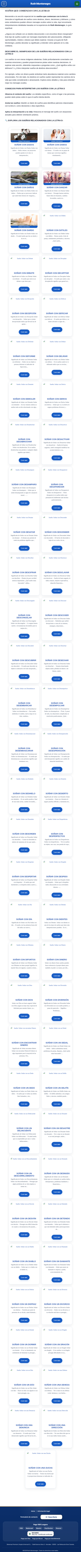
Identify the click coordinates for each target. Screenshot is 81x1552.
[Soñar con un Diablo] (24, 1252)
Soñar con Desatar (24, 532)
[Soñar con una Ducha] (40, 1458)
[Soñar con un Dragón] (56, 1335)
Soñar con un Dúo (24, 1385)
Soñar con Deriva (57, 399)
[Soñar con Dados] (24, 135)
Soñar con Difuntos (24, 960)
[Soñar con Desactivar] (56, 430)
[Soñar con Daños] (24, 178)
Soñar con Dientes (56, 919)
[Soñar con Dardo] (24, 221)
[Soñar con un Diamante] (56, 1252)
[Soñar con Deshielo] (24, 784)
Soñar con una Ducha (40, 1468)
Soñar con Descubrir (24, 660)
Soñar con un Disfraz (24, 1304)
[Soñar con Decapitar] (56, 264)
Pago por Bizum (37, 1538)
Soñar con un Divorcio (57, 1304)
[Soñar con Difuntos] (24, 950)
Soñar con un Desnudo (57, 1173)
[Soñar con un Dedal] (56, 1033)
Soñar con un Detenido (57, 1218)
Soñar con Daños (24, 187)
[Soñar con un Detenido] (56, 1209)
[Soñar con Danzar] (56, 178)
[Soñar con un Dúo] (24, 1375)
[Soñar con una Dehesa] (56, 1375)
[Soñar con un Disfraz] (24, 1295)
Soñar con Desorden (24, 834)
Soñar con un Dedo (24, 1088)
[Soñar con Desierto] (56, 784)
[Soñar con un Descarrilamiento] (24, 1164)
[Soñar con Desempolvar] (56, 694)
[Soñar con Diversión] (56, 991)
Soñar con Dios (24, 1000)
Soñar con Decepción (24, 313)
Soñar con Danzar (57, 187)
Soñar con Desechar (57, 660)
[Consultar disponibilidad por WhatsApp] (77, 3)
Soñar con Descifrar (24, 572)
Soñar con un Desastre (57, 1128)
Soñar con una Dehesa (57, 1385)
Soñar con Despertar (24, 876)
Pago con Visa (25, 1538)
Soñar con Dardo (24, 230)
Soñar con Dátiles (57, 230)
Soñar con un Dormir (24, 1344)
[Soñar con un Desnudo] (56, 1164)
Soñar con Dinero (57, 960)
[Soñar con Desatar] (24, 523)
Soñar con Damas (57, 145)
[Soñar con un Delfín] (56, 1079)
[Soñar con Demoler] (24, 390)
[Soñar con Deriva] (56, 390)
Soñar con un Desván (24, 1218)
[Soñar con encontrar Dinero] (24, 1033)
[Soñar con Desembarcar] (24, 694)
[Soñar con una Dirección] (56, 1416)
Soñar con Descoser (57, 615)
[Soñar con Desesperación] (56, 739)
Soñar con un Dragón (57, 1344)
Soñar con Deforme (24, 356)
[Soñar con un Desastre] (56, 1119)
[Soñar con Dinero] (56, 950)
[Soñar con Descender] (56, 523)
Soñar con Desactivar (56, 439)
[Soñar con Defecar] (56, 304)
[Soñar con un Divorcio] (56, 1295)
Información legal (44, 1511)
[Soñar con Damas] (56, 135)
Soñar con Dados (24, 145)
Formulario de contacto (29, 1517)
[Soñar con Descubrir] (24, 651)
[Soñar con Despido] (56, 867)
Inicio (33, 1511)
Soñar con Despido (57, 876)
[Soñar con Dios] (24, 991)
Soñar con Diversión (57, 1000)
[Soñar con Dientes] (56, 910)
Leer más (24, 163)
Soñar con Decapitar (57, 273)
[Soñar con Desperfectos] (56, 824)
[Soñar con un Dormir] (24, 1335)
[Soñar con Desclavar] (56, 563)
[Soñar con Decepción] (24, 304)
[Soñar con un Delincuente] (24, 1119)
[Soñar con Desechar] (56, 651)
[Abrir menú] (4, 3)
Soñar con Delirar (56, 356)
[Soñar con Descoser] (56, 606)
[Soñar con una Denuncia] (24, 1416)
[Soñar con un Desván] (24, 1209)
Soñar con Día (24, 919)
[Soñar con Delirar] (56, 347)
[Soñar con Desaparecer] (56, 475)
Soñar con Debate (24, 273)
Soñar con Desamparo (24, 484)
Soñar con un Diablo (24, 1261)
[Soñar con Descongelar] (24, 606)
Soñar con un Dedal (57, 1043)
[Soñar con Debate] (24, 264)
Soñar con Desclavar (57, 572)
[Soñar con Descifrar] (24, 563)
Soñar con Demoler (24, 399)
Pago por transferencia (52, 1538)
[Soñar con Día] (24, 910)
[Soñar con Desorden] (24, 824)
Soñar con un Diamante (57, 1261)
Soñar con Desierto (57, 793)
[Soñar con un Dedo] (24, 1079)
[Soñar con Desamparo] (24, 475)
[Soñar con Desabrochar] (24, 430)
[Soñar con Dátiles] (56, 221)
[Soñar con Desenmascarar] (24, 739)
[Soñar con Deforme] (24, 347)
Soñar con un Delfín (56, 1088)
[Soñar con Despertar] (24, 867)
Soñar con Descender (57, 532)
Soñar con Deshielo (24, 793)
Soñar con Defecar (57, 313)
